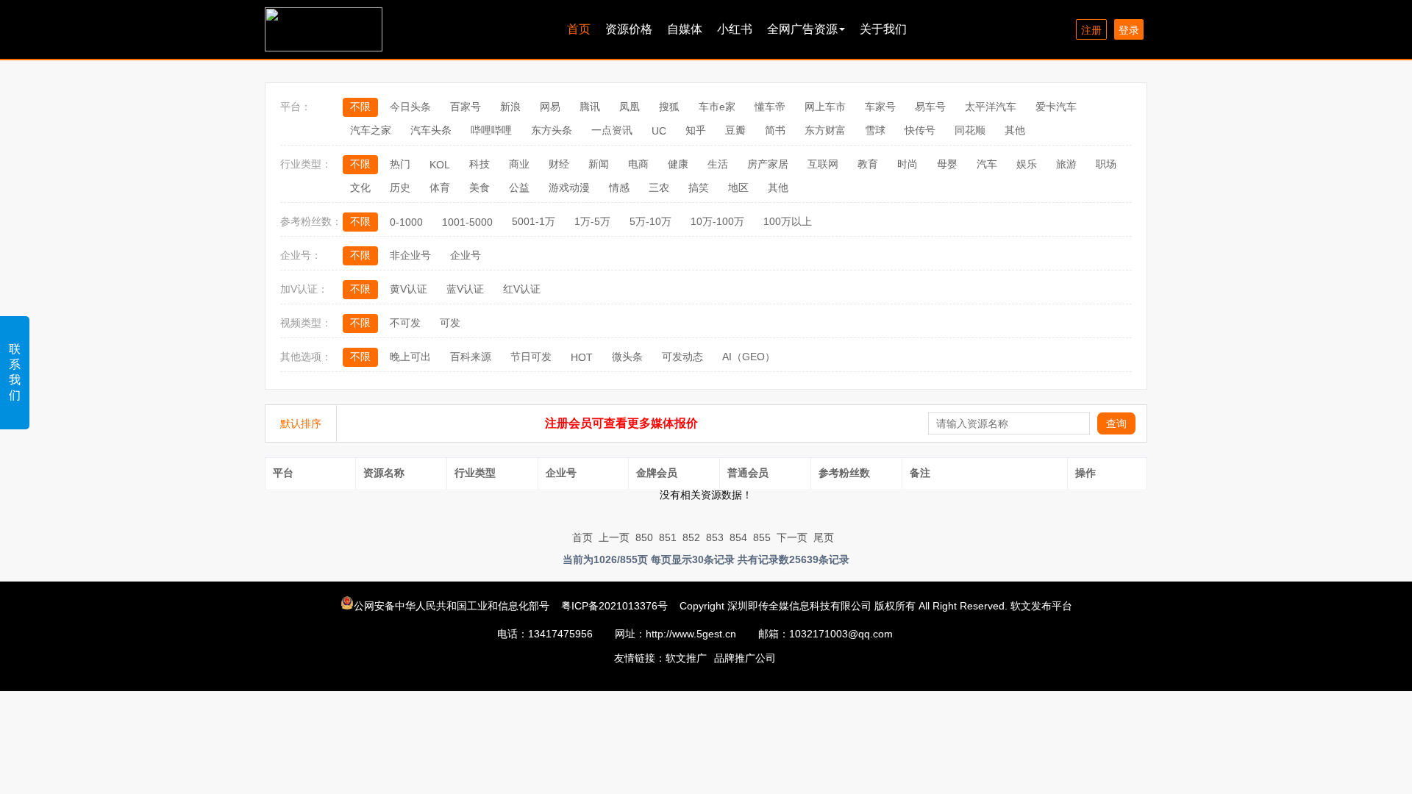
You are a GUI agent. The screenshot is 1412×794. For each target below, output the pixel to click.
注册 (1091, 30)
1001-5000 (467, 222)
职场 (1106, 164)
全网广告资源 (802, 29)
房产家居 (767, 164)
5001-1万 (533, 221)
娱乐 (1026, 164)
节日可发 (531, 356)
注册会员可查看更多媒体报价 (621, 423)
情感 (619, 187)
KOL (439, 165)
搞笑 (698, 187)
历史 (400, 187)
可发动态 (682, 356)
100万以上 (787, 221)
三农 (659, 187)
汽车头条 (431, 130)
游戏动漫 (569, 187)
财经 (559, 164)
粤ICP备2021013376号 (614, 606)
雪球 (875, 130)
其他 (1015, 130)
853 (715, 537)
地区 (738, 187)
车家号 (880, 106)
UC (659, 131)
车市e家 (717, 106)
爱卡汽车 (1056, 106)
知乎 (695, 130)
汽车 (987, 164)
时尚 (907, 164)
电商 (638, 164)
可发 (450, 323)
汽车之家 (370, 130)
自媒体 (684, 29)
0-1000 (406, 222)
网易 (550, 106)
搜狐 (669, 106)
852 (691, 537)
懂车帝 (770, 106)
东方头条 (551, 130)
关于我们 (883, 29)
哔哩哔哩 (491, 130)
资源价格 (628, 29)
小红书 (734, 29)
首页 (579, 29)
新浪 (510, 106)
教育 (867, 164)
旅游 (1066, 164)
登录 (1129, 30)
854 (738, 537)
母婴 (947, 164)
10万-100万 (717, 221)
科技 (479, 164)
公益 (519, 187)
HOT (582, 357)
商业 (519, 164)
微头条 (627, 356)
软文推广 (686, 658)
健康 (678, 164)
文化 (360, 187)
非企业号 (410, 255)
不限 (360, 106)
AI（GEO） (748, 356)
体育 (439, 187)
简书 (775, 130)
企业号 (465, 255)
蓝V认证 (465, 289)
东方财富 (825, 130)
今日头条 (410, 106)
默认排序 (300, 423)
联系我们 (15, 372)
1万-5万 (592, 221)
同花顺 (970, 130)
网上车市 (825, 106)
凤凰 (629, 106)
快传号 (920, 130)
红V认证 (522, 289)
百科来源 (470, 356)
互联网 (822, 164)
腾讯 (590, 106)
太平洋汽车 (990, 106)
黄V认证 (408, 289)
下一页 (792, 537)
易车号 (930, 106)
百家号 (465, 106)
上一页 (614, 537)
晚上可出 (410, 356)
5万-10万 (650, 221)
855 (762, 537)
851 (668, 537)
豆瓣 (735, 130)
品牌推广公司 (745, 658)
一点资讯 (611, 130)
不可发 (405, 323)
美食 (479, 187)
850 (644, 537)
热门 (400, 164)
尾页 (823, 537)
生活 (717, 164)
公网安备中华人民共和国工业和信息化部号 (453, 606)
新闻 (598, 164)
